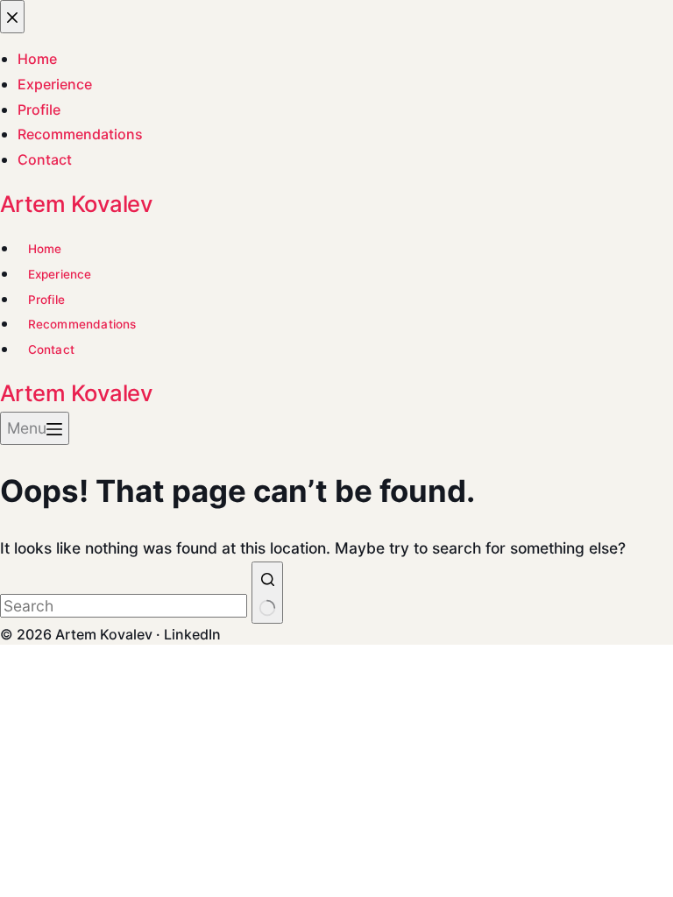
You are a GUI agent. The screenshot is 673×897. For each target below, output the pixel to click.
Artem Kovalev (76, 203)
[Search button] (267, 593)
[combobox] (123, 606)
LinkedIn (192, 634)
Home (45, 249)
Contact (51, 350)
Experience (60, 274)
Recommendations (82, 324)
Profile (46, 300)
